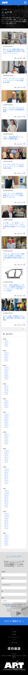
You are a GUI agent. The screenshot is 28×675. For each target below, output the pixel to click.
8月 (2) (7, 435)
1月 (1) (6, 360)
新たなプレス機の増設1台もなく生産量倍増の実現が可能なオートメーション (14, 51)
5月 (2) (6, 424)
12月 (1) (7, 352)
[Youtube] (12, 648)
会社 (2, 578)
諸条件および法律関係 (7, 655)
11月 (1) (6, 401)
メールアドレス (5, 584)
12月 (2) (7, 414)
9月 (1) (6, 371)
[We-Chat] (19, 648)
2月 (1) (6, 346)
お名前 (3, 571)
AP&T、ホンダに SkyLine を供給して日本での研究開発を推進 (14, 109)
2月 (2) (6, 377)
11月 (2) (7, 367)
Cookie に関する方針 (17, 655)
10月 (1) (7, 369)
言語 (2, 597)
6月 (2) (6, 522)
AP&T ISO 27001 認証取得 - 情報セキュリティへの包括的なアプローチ (13, 195)
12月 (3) (7, 469)
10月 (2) (7, 517)
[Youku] (15, 648)
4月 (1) (6, 342)
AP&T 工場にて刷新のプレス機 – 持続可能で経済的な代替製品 (14, 318)
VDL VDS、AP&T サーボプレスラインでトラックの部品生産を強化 (14, 166)
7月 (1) (6, 372)
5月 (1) (6, 356)
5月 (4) (6, 389)
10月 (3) (7, 493)
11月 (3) (7, 492)
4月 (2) (6, 425)
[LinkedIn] (9, 648)
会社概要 (4, 9)
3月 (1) (6, 344)
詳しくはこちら (19, 58)
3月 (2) (6, 375)
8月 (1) (6, 354)
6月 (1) (6, 341)
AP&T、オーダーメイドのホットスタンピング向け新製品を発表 (13, 80)
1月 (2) (6, 528)
